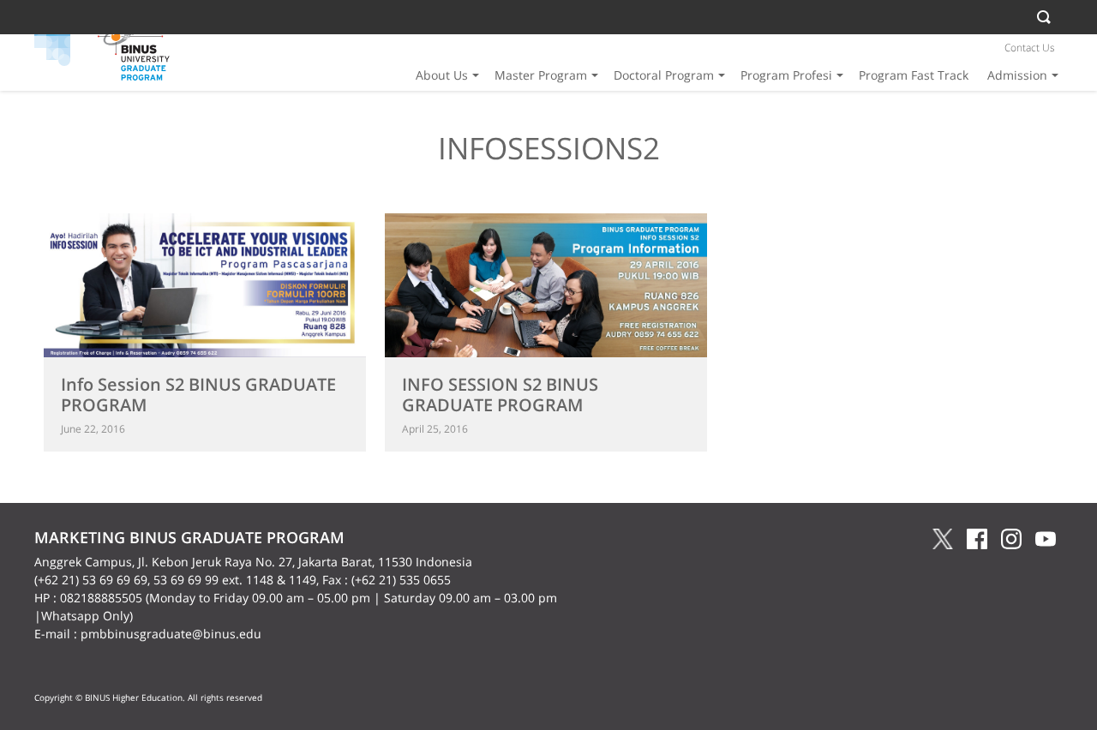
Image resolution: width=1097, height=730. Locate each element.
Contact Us (1029, 47)
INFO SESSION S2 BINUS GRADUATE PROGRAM (500, 394)
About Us (442, 75)
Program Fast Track (913, 75)
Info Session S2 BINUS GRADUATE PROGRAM (198, 394)
